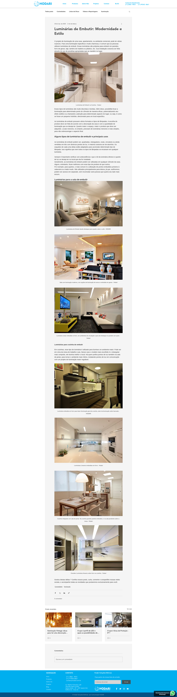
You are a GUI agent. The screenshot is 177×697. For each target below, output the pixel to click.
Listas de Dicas (74, 11)
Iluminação (105, 11)
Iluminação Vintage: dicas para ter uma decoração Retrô (57, 632)
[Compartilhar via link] (69, 593)
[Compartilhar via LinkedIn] (64, 593)
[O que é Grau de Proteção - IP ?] (118, 619)
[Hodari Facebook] (117, 689)
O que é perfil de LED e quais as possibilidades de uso (87, 632)
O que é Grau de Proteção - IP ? (118, 632)
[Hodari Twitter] (120, 689)
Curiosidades (61, 11)
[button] (129, 11)
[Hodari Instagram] (124, 689)
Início (47, 676)
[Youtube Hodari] (128, 689)
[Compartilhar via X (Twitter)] (60, 593)
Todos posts (49, 11)
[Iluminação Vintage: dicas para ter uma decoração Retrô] (58, 619)
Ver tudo (129, 609)
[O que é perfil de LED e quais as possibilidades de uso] (88, 619)
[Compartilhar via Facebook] (55, 593)
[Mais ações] (121, 24)
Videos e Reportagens (90, 11)
